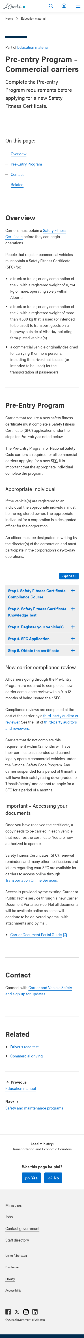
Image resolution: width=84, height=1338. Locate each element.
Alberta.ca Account (64, 5)
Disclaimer (12, 1267)
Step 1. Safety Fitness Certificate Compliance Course (37, 594)
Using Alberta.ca (16, 1255)
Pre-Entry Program (26, 164)
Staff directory (17, 1240)
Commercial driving (26, 1056)
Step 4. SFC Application (29, 638)
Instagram (26, 1312)
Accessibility (13, 1290)
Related (17, 184)
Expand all (69, 575)
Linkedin (35, 1312)
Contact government (22, 1228)
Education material (33, 18)
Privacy (10, 1278)
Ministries (13, 1205)
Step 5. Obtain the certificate (33, 650)
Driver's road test (24, 1046)
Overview (18, 153)
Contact (17, 174)
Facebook (8, 1312)
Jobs (9, 1216)
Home (9, 18)
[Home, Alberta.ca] (14, 6)
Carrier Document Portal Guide (36, 934)
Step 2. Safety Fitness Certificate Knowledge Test (37, 612)
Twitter (17, 1312)
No (56, 1178)
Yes (34, 1178)
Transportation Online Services (31, 880)
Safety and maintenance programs (34, 1108)
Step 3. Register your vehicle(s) (36, 626)
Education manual (20, 1088)
